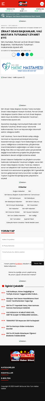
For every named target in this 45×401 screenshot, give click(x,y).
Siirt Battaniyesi (15, 198)
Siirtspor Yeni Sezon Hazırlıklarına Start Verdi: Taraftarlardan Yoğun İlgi (23, 16)
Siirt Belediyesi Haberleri (13, 202)
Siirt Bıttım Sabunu (32, 202)
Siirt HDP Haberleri (28, 209)
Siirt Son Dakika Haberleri (16, 216)
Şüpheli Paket (29, 219)
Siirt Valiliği (32, 216)
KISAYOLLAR (7, 373)
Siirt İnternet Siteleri (13, 212)
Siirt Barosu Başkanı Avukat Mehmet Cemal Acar (22, 195)
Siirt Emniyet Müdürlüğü (14, 205)
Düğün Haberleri (19, 191)
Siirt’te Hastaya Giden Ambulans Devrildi (20, 327)
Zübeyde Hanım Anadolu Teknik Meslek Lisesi (22, 222)
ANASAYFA (4, 25)
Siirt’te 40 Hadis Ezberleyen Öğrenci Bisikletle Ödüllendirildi (21, 334)
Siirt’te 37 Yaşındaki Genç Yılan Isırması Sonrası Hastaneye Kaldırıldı (22, 306)
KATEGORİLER (8, 367)
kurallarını (18, 264)
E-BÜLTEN (5, 378)
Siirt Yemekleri (15, 219)
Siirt (29, 191)
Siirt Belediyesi (29, 198)
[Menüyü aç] (3, 4)
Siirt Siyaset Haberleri (31, 212)
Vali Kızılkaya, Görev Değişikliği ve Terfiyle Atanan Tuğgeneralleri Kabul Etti (21, 292)
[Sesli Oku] (14, 55)
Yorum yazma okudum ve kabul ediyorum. (17, 265)
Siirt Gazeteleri (32, 205)
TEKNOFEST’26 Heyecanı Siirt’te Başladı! (22, 321)
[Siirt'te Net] (23, 4)
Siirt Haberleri (14, 209)
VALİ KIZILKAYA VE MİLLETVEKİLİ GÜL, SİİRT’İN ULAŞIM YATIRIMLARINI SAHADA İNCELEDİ (21, 313)
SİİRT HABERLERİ (12, 25)
